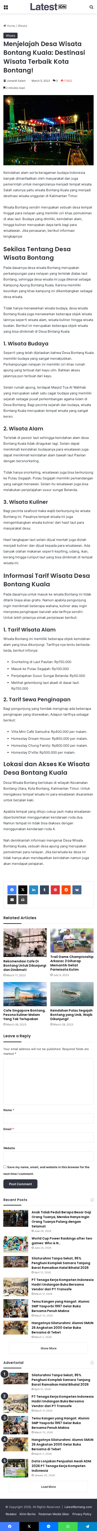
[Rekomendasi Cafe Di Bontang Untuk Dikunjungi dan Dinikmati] (25, 942)
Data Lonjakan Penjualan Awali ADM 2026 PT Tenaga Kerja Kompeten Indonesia (61, 1466)
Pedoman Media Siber (54, 1514)
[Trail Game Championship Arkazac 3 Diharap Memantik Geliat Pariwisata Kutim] (72, 940)
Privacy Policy (81, 1514)
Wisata (22, 26)
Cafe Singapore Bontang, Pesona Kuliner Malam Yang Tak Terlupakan (24, 1014)
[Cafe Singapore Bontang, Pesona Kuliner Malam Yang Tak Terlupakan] (25, 994)
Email (8, 1129)
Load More (48, 1486)
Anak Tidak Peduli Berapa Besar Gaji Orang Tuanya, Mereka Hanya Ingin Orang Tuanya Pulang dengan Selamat (61, 1219)
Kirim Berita (27, 1514)
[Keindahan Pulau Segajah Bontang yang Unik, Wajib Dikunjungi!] (72, 994)
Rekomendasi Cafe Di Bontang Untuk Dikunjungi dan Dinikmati (24, 965)
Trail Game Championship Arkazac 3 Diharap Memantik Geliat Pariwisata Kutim (72, 963)
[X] (22, 889)
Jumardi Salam (16, 80)
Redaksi (11, 1514)
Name (8, 1110)
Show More (49, 1348)
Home (10, 26)
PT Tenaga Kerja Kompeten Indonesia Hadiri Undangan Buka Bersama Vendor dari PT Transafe (63, 1284)
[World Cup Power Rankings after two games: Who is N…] (15, 1244)
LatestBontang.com (78, 1507)
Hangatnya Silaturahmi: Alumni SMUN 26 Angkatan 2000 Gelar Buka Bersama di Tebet (62, 1328)
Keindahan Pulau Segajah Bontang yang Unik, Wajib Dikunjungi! (71, 1014)
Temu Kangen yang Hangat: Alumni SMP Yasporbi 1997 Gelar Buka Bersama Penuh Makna (60, 1306)
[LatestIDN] (48, 6)
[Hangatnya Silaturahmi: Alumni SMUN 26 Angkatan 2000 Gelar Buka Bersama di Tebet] (15, 1328)
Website (9, 1148)
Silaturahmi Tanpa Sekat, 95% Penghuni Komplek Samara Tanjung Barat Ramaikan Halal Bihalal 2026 (61, 1263)
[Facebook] (11, 889)
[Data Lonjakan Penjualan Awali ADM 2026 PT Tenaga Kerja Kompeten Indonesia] (15, 1468)
